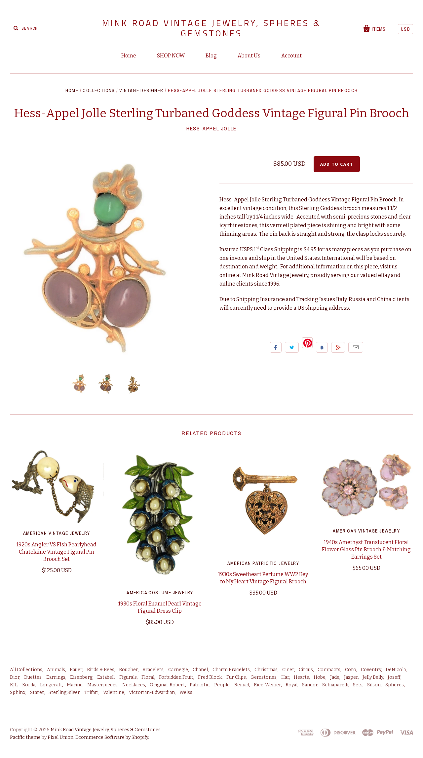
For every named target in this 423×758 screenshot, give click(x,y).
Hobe (320, 677)
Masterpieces (102, 685)
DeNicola (396, 669)
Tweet (292, 347)
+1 (338, 347)
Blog (211, 55)
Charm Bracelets (231, 669)
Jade (334, 677)
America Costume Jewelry (160, 593)
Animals (56, 669)
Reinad (241, 685)
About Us (249, 55)
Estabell (106, 677)
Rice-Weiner (267, 685)
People (222, 685)
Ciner (288, 669)
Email (355, 347)
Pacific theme (25, 737)
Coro (350, 669)
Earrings (55, 677)
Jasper (351, 677)
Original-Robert (167, 685)
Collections (99, 90)
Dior (14, 677)
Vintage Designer (141, 90)
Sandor (310, 685)
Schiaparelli (335, 685)
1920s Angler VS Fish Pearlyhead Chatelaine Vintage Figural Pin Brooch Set (56, 551)
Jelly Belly (373, 677)
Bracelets (153, 669)
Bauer (76, 669)
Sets (358, 685)
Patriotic (200, 685)
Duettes (33, 677)
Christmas (266, 669)
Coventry (371, 669)
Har (285, 677)
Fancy (322, 347)
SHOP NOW (171, 55)
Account (291, 55)
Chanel (200, 669)
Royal (291, 685)
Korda (28, 685)
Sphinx (17, 692)
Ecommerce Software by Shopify (111, 737)
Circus (306, 669)
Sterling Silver (64, 692)
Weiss (185, 692)
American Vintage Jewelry (56, 533)
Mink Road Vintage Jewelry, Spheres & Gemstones (211, 28)
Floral (147, 677)
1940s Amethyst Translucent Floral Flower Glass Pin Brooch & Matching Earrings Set (366, 549)
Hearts (301, 677)
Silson (374, 685)
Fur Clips (236, 677)
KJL (14, 685)
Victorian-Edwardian (152, 692)
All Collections (26, 669)
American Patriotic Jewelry (263, 563)
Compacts (329, 669)
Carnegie (178, 669)
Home (128, 55)
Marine (75, 685)
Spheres (394, 685)
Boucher (128, 669)
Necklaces (133, 685)
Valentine (113, 692)
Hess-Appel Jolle (211, 128)
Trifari (91, 692)
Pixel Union (60, 737)
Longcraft (51, 685)
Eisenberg (81, 677)
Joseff (394, 677)
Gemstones (263, 677)
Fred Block (210, 677)
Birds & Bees (100, 669)
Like (276, 347)
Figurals (128, 677)
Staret (37, 692)
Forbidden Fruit (176, 677)
